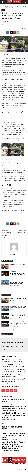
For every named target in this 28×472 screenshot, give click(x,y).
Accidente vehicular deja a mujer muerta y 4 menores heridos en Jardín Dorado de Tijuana (18, 316)
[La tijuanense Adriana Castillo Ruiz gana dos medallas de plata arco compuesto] (5, 308)
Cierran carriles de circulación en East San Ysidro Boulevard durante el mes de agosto (17, 282)
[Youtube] (15, 390)
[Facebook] (7, 32)
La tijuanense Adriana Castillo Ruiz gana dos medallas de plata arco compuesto (18, 308)
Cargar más (13, 329)
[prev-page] (2, 288)
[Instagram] (7, 390)
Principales (4, 268)
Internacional (5, 450)
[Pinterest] (14, 32)
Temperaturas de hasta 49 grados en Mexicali (12, 401)
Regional (6, 6)
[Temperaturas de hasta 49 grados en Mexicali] (5, 266)
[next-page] (5, 288)
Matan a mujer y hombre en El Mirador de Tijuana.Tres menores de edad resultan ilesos (18, 323)
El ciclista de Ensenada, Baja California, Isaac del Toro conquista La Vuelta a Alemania (13, 436)
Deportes (3, 410)
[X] (11, 32)
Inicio (2, 6)
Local (3, 284)
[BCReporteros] (2, 25)
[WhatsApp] (18, 32)
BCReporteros (7, 25)
